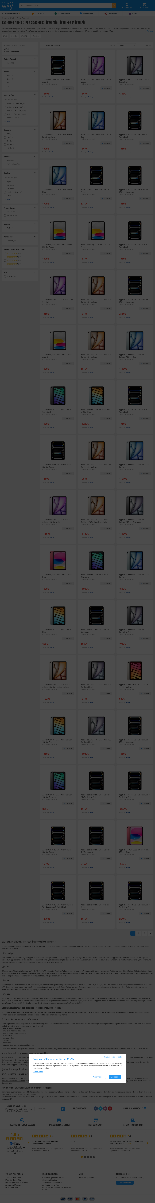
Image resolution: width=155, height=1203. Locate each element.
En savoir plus (38, 1072)
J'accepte (115, 1077)
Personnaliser (98, 1077)
